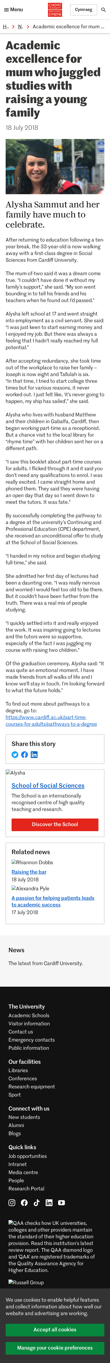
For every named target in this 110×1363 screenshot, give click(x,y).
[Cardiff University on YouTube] (61, 1202)
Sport (14, 1095)
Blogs (14, 1133)
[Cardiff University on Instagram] (11, 1202)
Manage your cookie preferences (55, 1348)
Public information (28, 1048)
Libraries (18, 1070)
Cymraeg (83, 10)
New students (24, 1117)
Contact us (20, 1032)
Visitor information (29, 1023)
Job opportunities (27, 1156)
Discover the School (55, 824)
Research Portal (26, 1189)
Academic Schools (28, 1015)
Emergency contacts (31, 1040)
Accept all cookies (55, 1329)
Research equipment (31, 1087)
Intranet (17, 1164)
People (16, 1180)
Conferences (22, 1078)
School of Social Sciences (48, 786)
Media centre (23, 1172)
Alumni (16, 1125)
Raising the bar (29, 872)
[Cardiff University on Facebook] (24, 1202)
